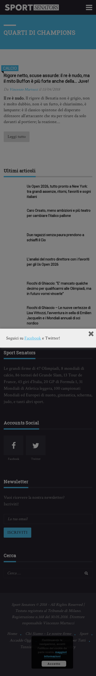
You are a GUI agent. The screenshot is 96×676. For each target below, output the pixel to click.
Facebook (32, 338)
